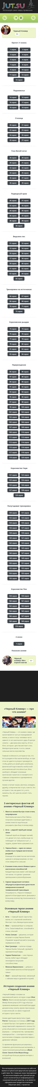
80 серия (25, 344)
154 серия (13, 573)
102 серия (25, 412)
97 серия (13, 402)
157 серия (25, 578)
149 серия (25, 558)
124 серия (25, 480)
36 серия (13, 178)
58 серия (25, 258)
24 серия (13, 135)
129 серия (19, 495)
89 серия (13, 382)
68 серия (13, 301)
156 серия (13, 578)
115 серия (13, 447)
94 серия (25, 392)
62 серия (25, 269)
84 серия (25, 354)
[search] (33, 18)
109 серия (13, 432)
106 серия (25, 422)
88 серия (25, 377)
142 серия (13, 543)
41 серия (25, 201)
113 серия (13, 442)
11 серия (13, 75)
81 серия (13, 349)
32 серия (13, 168)
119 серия (13, 457)
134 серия (13, 523)
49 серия (25, 221)
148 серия (13, 558)
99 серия (13, 407)
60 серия (25, 263)
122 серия (25, 475)
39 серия (25, 183)
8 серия (25, 65)
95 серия (13, 397)
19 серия (25, 107)
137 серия (25, 528)
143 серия (25, 543)
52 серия (25, 243)
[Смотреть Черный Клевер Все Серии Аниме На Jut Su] (19, 5)
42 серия (13, 206)
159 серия (25, 596)
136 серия (13, 528)
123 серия (13, 480)
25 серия (25, 135)
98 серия (25, 402)
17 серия (25, 102)
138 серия (13, 533)
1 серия (13, 50)
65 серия (19, 279)
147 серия (25, 553)
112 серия (25, 437)
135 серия (25, 523)
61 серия (13, 269)
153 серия (25, 568)
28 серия (13, 158)
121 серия (13, 475)
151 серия (25, 563)
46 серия (13, 216)
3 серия (13, 55)
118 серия (25, 452)
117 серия (13, 452)
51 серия (13, 243)
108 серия (25, 427)
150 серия (13, 563)
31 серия (25, 163)
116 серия (25, 447)
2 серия (25, 50)
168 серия (13, 621)
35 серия (25, 173)
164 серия (13, 611)
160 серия (13, 601)
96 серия (25, 397)
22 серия (13, 130)
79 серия (13, 344)
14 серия (13, 97)
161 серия (25, 601)
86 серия (25, 372)
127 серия (13, 490)
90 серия (25, 382)
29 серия (25, 158)
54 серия (25, 248)
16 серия (13, 102)
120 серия (25, 457)
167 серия (25, 616)
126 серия (25, 485)
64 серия (25, 274)
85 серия (13, 372)
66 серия (13, 296)
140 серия (13, 538)
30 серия (13, 163)
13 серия (19, 80)
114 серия (25, 442)
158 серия (13, 596)
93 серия (13, 392)
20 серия (13, 125)
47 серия (25, 216)
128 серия (25, 490)
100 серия (25, 407)
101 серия (13, 412)
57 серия (13, 258)
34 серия (13, 173)
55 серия (13, 253)
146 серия (13, 553)
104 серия (25, 417)
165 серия (25, 611)
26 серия (13, 140)
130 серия (13, 513)
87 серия (13, 377)
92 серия (25, 387)
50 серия (19, 226)
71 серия (25, 306)
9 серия (13, 70)
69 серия (25, 301)
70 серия (13, 306)
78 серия (25, 339)
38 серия (13, 183)
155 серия (25, 573)
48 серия (13, 221)
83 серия (13, 354)
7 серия (13, 65)
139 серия (25, 533)
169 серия (25, 621)
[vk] (21, 18)
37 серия (25, 178)
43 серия (25, 206)
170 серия (19, 626)
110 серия (25, 432)
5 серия (13, 60)
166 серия (13, 616)
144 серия (13, 548)
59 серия (13, 263)
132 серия (13, 518)
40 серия (13, 201)
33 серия (25, 168)
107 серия (13, 427)
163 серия (25, 606)
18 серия (13, 107)
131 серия (25, 513)
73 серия (13, 329)
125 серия (13, 485)
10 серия (25, 70)
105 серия (13, 422)
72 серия (19, 311)
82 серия (25, 349)
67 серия (25, 296)
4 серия (25, 55)
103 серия (13, 417)
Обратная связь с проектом (19, 1085)
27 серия (25, 140)
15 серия (25, 97)
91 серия (13, 387)
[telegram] (16, 18)
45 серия (25, 211)
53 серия (13, 248)
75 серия (13, 334)
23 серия (25, 130)
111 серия (13, 437)
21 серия (25, 125)
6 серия (25, 60)
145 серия (25, 548)
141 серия (25, 538)
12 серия (25, 75)
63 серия (13, 274)
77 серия (13, 339)
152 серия (13, 568)
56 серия (25, 253)
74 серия (25, 329)
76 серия (25, 334)
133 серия (25, 518)
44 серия (13, 211)
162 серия (13, 606)
